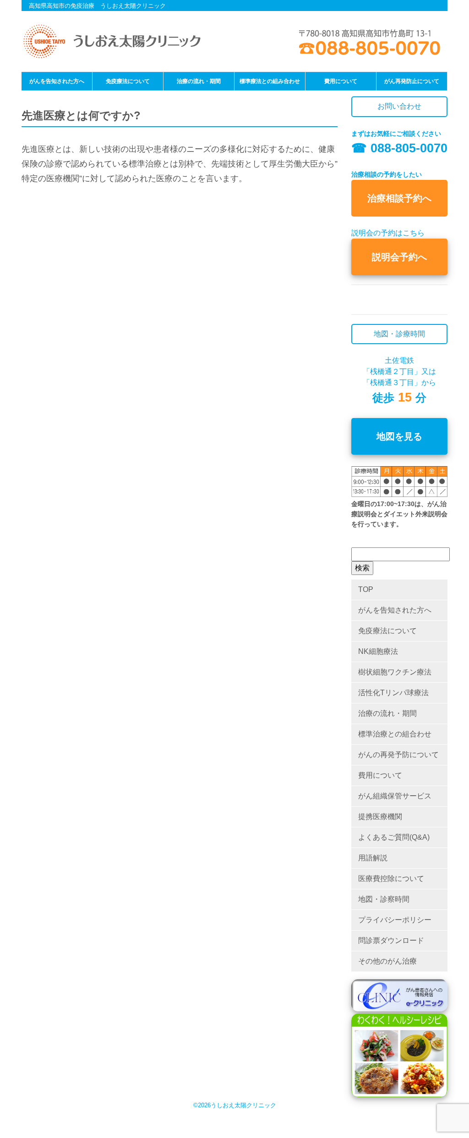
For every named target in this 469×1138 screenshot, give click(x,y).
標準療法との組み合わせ (270, 81)
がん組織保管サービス (394, 796)
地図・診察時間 (383, 899)
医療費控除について (391, 878)
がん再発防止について (411, 81)
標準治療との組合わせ (394, 734)
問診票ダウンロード (391, 940)
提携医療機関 (380, 816)
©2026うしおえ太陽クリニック (234, 1105)
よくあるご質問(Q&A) (394, 837)
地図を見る (399, 436)
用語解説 (372, 858)
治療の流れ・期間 (199, 81)
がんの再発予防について (398, 755)
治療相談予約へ (399, 198)
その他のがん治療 (387, 961)
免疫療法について (128, 81)
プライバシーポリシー (394, 920)
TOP (365, 589)
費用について (340, 81)
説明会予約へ (399, 257)
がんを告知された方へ (56, 81)
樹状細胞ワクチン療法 (394, 672)
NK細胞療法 (378, 651)
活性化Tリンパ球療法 (393, 693)
